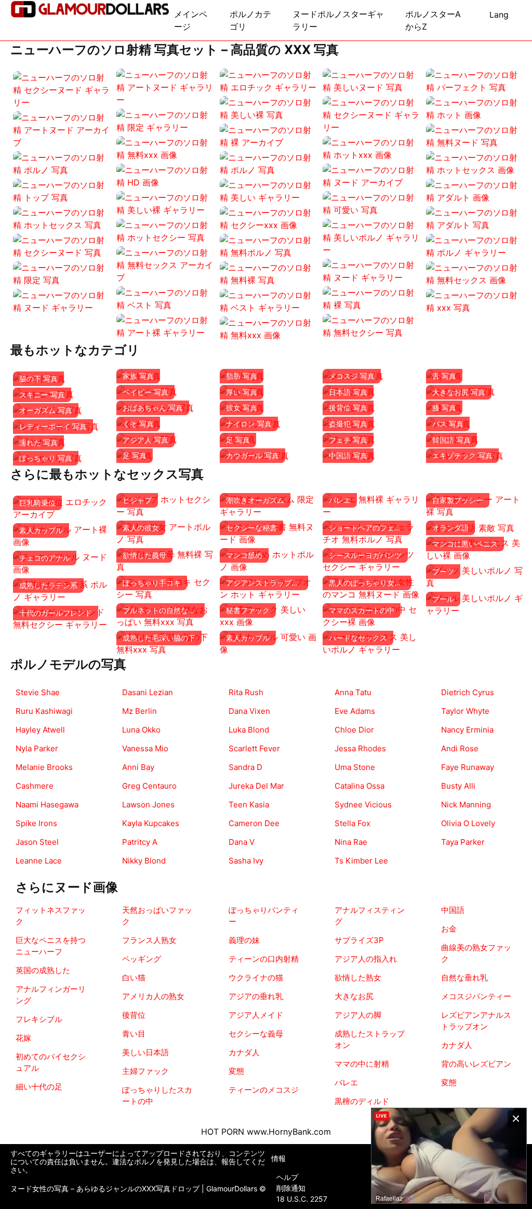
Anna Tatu (353, 692)
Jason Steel (37, 842)
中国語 (452, 910)
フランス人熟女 (149, 940)
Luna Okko (141, 730)
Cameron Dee (254, 823)
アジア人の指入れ (366, 959)
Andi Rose (459, 748)
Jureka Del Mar (256, 786)
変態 (236, 1071)
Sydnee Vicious (363, 804)
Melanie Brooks (44, 767)
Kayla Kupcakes (150, 823)
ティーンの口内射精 (264, 959)
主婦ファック (145, 1071)
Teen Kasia (249, 804)
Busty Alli (458, 786)
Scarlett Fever (254, 748)
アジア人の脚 (358, 1015)
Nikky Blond (144, 861)
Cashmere (35, 786)
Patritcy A (139, 842)
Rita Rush (246, 692)
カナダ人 (244, 1052)
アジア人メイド (256, 1015)
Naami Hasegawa (47, 804)
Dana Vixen (249, 711)
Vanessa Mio (145, 748)
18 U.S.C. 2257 (301, 1198)
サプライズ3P (359, 940)
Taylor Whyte (465, 711)
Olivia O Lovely (468, 823)
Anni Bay (138, 767)
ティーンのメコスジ (264, 1090)
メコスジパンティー (476, 996)
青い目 (133, 1034)
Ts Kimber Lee (361, 861)
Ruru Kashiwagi (44, 711)
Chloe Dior (354, 730)
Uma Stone (355, 767)
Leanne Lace (39, 861)
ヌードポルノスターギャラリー (338, 20)
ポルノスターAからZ (433, 20)
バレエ (346, 1082)
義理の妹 (244, 940)
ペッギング (141, 959)
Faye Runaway (467, 767)
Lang (499, 14)
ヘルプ (287, 1177)
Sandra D (245, 767)
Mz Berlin (139, 711)
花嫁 (23, 1038)
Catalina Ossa (359, 786)
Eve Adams (355, 711)
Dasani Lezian (147, 692)
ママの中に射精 (362, 1064)
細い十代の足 (39, 1087)
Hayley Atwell (40, 730)
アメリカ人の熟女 (153, 996)
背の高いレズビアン (476, 1064)
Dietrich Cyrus (467, 692)
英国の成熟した (43, 970)
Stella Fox (352, 823)
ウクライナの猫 (256, 977)
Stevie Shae (38, 692)
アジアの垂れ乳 (256, 996)
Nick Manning (466, 804)
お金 (449, 929)
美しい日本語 (145, 1052)
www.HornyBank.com (289, 1131)
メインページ (190, 20)
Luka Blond (249, 730)
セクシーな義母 (256, 1034)
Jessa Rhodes (360, 748)
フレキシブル (39, 1019)
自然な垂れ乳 (464, 977)
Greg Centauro (149, 786)
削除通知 (290, 1188)
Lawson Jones (148, 804)
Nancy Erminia (467, 730)
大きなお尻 (354, 996)
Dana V (242, 842)
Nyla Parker (37, 748)
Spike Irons (36, 823)
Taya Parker (463, 842)
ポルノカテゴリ (250, 20)
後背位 (133, 1015)
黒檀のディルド (362, 1101)
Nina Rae (351, 842)
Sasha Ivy (246, 861)
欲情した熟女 (358, 977)
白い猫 (133, 977)
